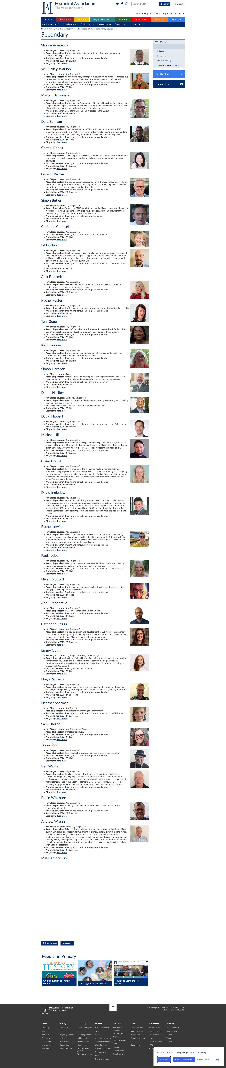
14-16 (97, 1031)
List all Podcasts (172, 1028)
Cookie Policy (200, 1052)
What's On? (135, 1035)
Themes (116, 1037)
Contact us (155, 13)
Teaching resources (84, 1054)
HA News (152, 1048)
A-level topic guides (103, 1038)
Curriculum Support (84, 1028)
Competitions (120, 24)
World (168, 1038)
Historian (123, 19)
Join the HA (46, 1042)
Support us (168, 13)
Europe (169, 1035)
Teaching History (155, 1031)
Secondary (65, 19)
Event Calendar (136, 1028)
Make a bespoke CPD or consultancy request (94, 29)
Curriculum (47, 24)
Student (82, 19)
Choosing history (102, 1045)
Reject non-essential (183, 1059)
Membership (142, 13)
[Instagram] (127, 4)
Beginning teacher (70, 24)
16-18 (97, 1035)
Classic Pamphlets (156, 1042)
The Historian (154, 1035)
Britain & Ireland (172, 1031)
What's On (68, 29)
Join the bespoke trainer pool (169, 65)
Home (43, 29)
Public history (118, 1051)
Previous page (51, 943)
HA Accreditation (104, 24)
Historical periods (102, 1028)
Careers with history (103, 1048)
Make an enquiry (164, 61)
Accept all (164, 1059)
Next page (66, 943)
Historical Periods (120, 1033)
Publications (141, 19)
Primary (48, 19)
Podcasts (159, 19)
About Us (45, 1035)
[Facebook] (122, 4)
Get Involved (47, 1038)
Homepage (46, 1028)
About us (179, 13)
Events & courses (102, 1059)
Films (97, 1055)
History (151, 1038)
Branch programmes (138, 1038)
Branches (176, 19)
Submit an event (119, 1054)
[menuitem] (48, 19)
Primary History (136, 24)
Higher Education (102, 19)
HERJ (151, 1045)
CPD (57, 24)
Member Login (47, 1045)
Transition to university (104, 1042)
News (44, 1031)
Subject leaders (87, 24)
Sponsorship (135, 1045)
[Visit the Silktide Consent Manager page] (217, 1059)
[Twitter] (117, 4)
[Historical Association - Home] (57, 1013)
